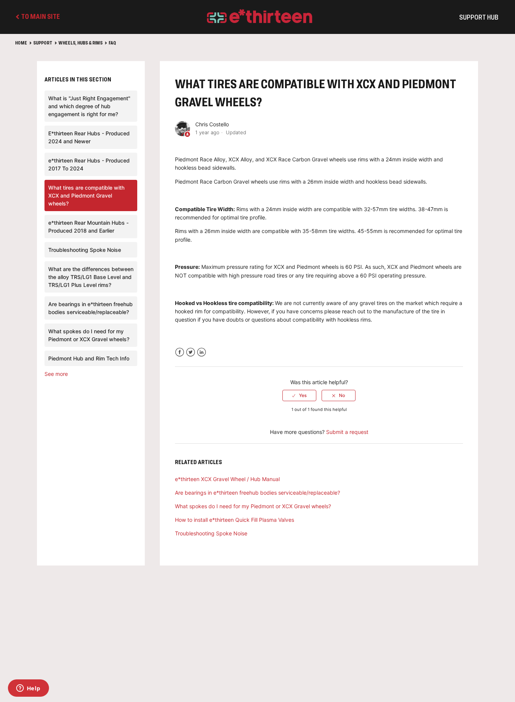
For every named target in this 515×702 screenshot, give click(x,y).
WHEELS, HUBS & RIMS (80, 43)
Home (21, 43)
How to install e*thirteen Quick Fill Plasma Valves (234, 520)
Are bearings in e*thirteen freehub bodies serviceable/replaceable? (90, 308)
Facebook (179, 352)
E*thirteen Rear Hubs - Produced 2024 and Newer (89, 137)
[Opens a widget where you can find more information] (28, 688)
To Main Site (40, 17)
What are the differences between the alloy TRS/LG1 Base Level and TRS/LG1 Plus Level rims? (90, 277)
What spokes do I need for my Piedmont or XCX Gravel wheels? (88, 335)
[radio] (299, 395)
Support (42, 43)
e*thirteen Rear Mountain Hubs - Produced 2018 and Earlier (88, 226)
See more (56, 374)
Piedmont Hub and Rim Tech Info (88, 358)
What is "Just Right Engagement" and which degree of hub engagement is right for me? (89, 106)
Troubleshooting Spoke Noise (84, 250)
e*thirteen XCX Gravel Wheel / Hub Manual (227, 479)
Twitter (190, 352)
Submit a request (347, 432)
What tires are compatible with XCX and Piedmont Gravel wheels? (86, 195)
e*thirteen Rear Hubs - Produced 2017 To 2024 (89, 164)
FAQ (112, 43)
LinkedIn (201, 352)
